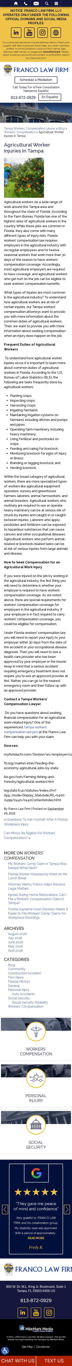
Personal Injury (18, 990)
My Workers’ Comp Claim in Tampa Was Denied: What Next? (37, 866)
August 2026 (17, 934)
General (13, 986)
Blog (61, 128)
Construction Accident (24, 973)
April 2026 (15, 950)
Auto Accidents (23, 994)
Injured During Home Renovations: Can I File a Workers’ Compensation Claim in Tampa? (37, 899)
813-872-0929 (23, 97)
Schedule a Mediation (36, 80)
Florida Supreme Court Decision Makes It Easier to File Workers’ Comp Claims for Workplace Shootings (38, 913)
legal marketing (26, 1339)
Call (25, 3)
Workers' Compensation (19, 132)
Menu (56, 3)
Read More (36, 1238)
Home (16, 3)
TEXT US (54, 1361)
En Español (50, 97)
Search (46, 3)
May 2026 (15, 946)
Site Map (27, 1346)
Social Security (19, 998)
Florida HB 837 (19, 982)
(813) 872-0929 (59, 54)
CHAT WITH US (18, 1361)
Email (36, 3)
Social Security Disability (30, 1002)
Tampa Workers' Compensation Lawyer (29, 128)
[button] (5, 1209)
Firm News (16, 977)
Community (16, 969)
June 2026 (15, 942)
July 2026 (15, 938)
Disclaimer (43, 1346)
